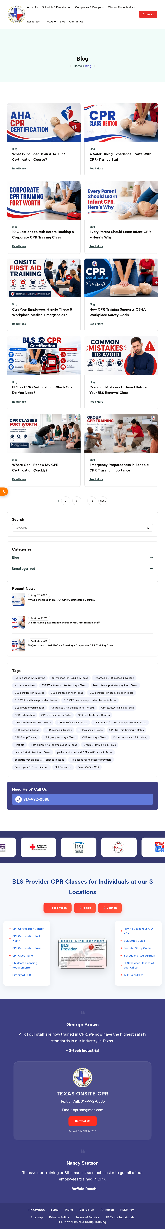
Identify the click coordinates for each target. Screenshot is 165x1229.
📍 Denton (110, 907)
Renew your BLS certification (31, 767)
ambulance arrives (25, 685)
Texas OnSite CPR (88, 767)
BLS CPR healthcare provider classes (36, 700)
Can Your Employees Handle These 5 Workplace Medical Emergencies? (42, 312)
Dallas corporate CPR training (130, 737)
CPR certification (25, 715)
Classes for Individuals (122, 7)
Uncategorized (23, 569)
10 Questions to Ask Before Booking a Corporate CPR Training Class (43, 234)
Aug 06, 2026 (39, 618)
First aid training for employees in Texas (54, 744)
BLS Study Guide (134, 940)
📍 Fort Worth (57, 907)
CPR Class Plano (22, 955)
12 (91, 500)
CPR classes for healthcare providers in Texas (120, 722)
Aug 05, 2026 (39, 641)
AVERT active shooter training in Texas (64, 685)
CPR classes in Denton (59, 729)
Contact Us (76, 21)
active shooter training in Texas (70, 677)
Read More (19, 168)
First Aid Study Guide (137, 948)
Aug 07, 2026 (39, 595)
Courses (148, 14)
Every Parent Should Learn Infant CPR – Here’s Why (120, 234)
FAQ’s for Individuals (120, 1217)
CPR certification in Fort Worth (33, 722)
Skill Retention (63, 767)
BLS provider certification (29, 707)
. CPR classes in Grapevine (30, 677)
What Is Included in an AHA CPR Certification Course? (38, 157)
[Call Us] (4, 491)
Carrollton (86, 1210)
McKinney (127, 1210)
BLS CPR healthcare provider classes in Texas (90, 700)
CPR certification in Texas (72, 722)
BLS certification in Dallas (29, 692)
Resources (33, 21)
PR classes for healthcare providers (91, 759)
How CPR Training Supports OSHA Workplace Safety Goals (117, 312)
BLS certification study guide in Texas (111, 692)
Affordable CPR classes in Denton (114, 677)
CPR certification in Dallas (56, 715)
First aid (19, 744)
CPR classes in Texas (90, 729)
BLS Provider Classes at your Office (139, 965)
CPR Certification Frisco (27, 948)
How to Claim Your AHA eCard (138, 931)
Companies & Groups (88, 7)
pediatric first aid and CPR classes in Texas (39, 759)
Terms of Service (87, 1217)
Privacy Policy (59, 1217)
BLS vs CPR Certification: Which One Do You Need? (42, 390)
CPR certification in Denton (94, 715)
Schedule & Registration (56, 7)
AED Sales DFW (133, 975)
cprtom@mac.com (88, 1110)
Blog (62, 21)
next (103, 500)
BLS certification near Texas (67, 692)
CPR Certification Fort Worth (26, 938)
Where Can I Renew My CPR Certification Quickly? (35, 467)
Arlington (107, 1210)
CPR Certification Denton (28, 928)
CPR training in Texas (94, 737)
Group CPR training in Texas (100, 744)
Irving (54, 1210)
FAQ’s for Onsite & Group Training (82, 1222)
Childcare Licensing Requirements (24, 965)
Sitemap (37, 1217)
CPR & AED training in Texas (117, 707)
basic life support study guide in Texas (115, 685)
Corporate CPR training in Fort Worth (73, 707)
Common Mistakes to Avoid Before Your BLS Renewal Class (118, 390)
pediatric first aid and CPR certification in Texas (84, 752)
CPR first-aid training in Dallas (126, 729)
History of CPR (21, 975)
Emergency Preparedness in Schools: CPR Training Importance (119, 467)
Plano (69, 1210)
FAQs (50, 21)
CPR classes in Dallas (27, 729)
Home (78, 66)
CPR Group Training (26, 737)
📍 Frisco (85, 907)
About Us (32, 7)
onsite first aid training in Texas (33, 752)
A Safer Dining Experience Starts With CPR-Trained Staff (120, 157)
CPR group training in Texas (60, 737)
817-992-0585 (36, 799)
